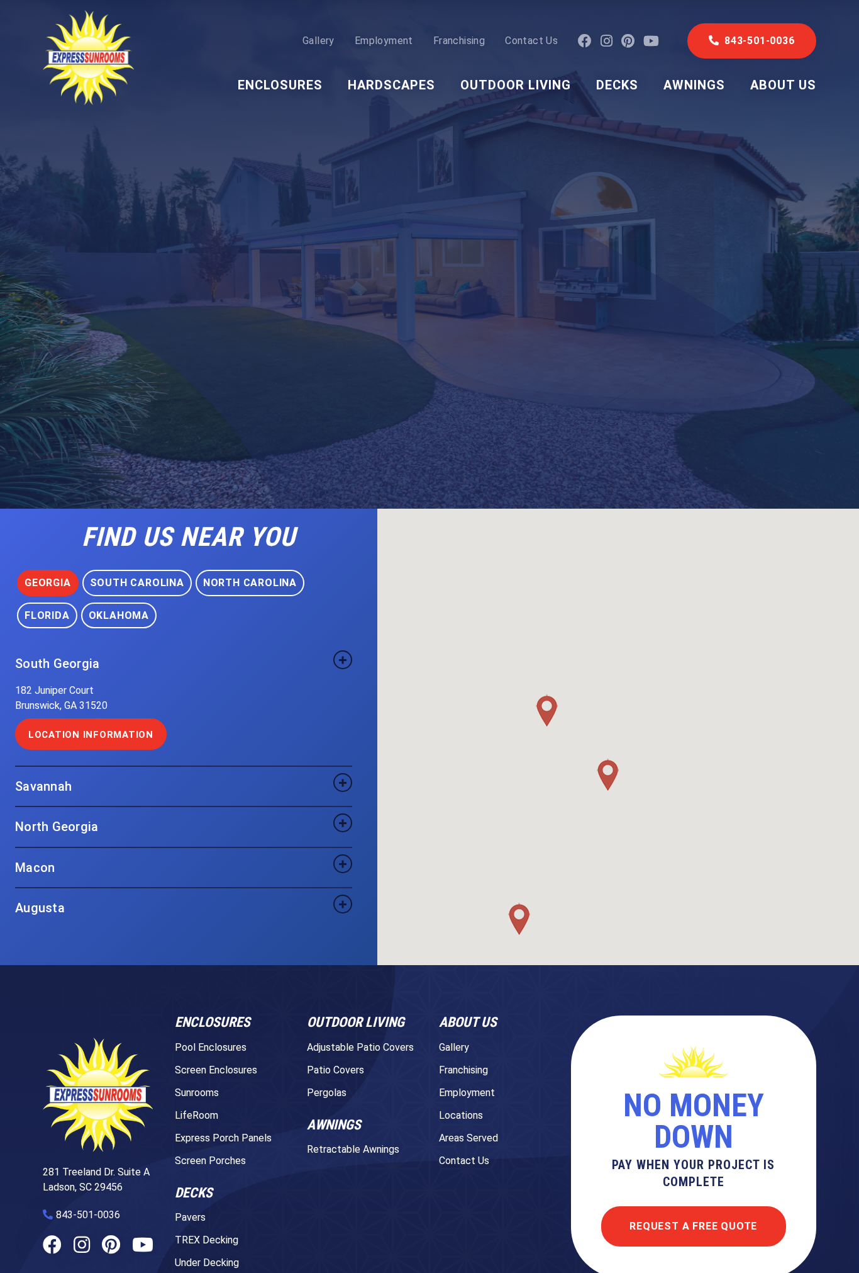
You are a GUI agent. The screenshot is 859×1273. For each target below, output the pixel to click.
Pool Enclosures (211, 1047)
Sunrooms (197, 1093)
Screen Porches (210, 1161)
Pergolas (326, 1093)
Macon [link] (35, 867)
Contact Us (531, 41)
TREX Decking (206, 1240)
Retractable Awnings (353, 1149)
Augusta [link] (40, 907)
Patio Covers (335, 1070)
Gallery (318, 41)
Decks (617, 85)
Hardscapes (391, 85)
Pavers (190, 1217)
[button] (519, 919)
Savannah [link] (43, 786)
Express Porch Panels (223, 1138)
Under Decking (207, 1263)
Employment (384, 41)
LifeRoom (196, 1115)
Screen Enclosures (216, 1070)
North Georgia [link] (56, 826)
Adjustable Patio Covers (360, 1047)
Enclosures (280, 85)
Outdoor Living (515, 85)
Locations (461, 1115)
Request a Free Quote (693, 1226)
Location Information (90, 734)
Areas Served (468, 1138)
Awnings (694, 85)
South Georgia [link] (57, 663)
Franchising (459, 41)
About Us (783, 85)
